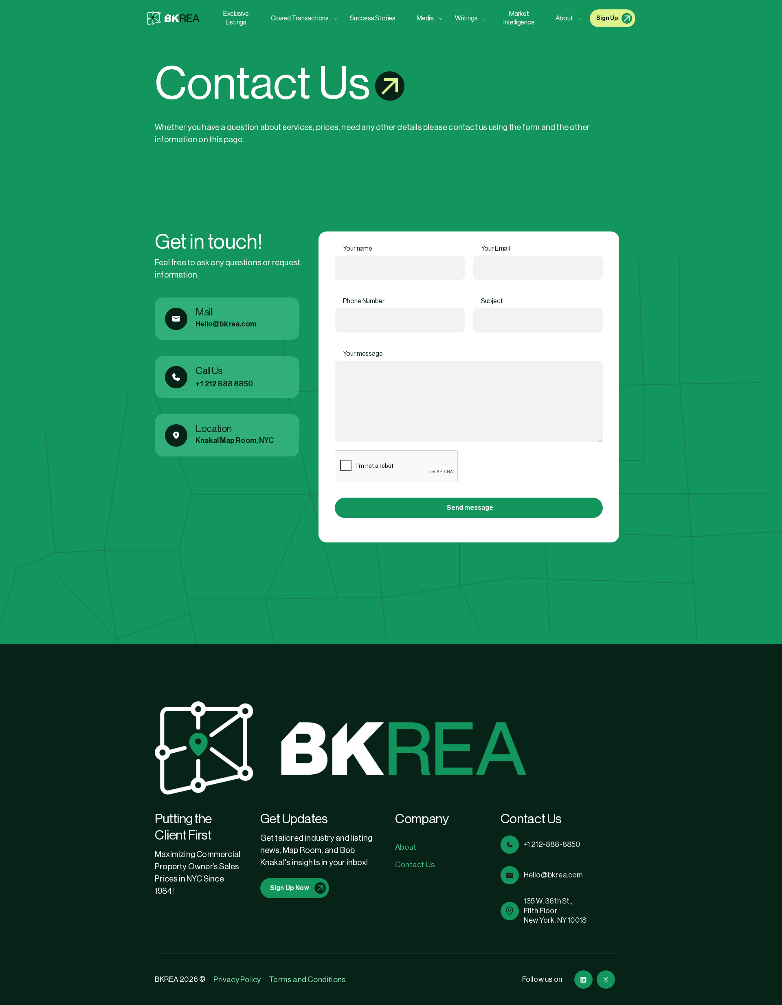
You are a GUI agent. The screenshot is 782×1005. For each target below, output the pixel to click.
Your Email (495, 248)
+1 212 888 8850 (224, 384)
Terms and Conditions (307, 979)
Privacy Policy (237, 979)
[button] (302, 18)
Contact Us (415, 864)
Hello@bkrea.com (226, 324)
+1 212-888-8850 (552, 844)
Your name (357, 248)
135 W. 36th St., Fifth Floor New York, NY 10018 (555, 910)
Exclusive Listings (235, 18)
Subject (492, 301)
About (405, 847)
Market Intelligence (519, 18)
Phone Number (363, 301)
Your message (363, 353)
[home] (173, 18)
